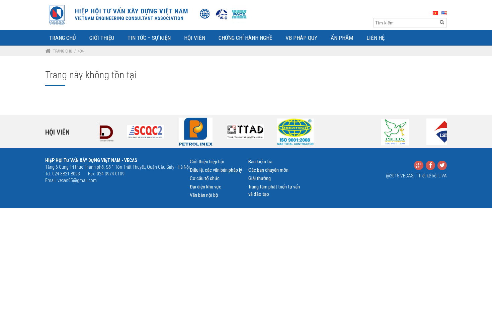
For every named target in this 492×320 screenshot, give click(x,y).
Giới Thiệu (101, 37)
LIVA (442, 175)
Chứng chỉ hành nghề (245, 37)
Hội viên (57, 132)
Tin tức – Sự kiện (149, 37)
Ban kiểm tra (260, 162)
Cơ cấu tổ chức (205, 178)
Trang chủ (62, 51)
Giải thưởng (259, 178)
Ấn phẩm (342, 37)
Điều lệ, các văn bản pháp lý (216, 170)
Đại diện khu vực (205, 187)
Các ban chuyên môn (268, 170)
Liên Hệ (375, 37)
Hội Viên (194, 37)
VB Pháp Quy (301, 37)
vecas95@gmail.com (77, 180)
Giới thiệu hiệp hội (207, 162)
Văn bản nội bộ (204, 195)
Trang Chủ (62, 37)
